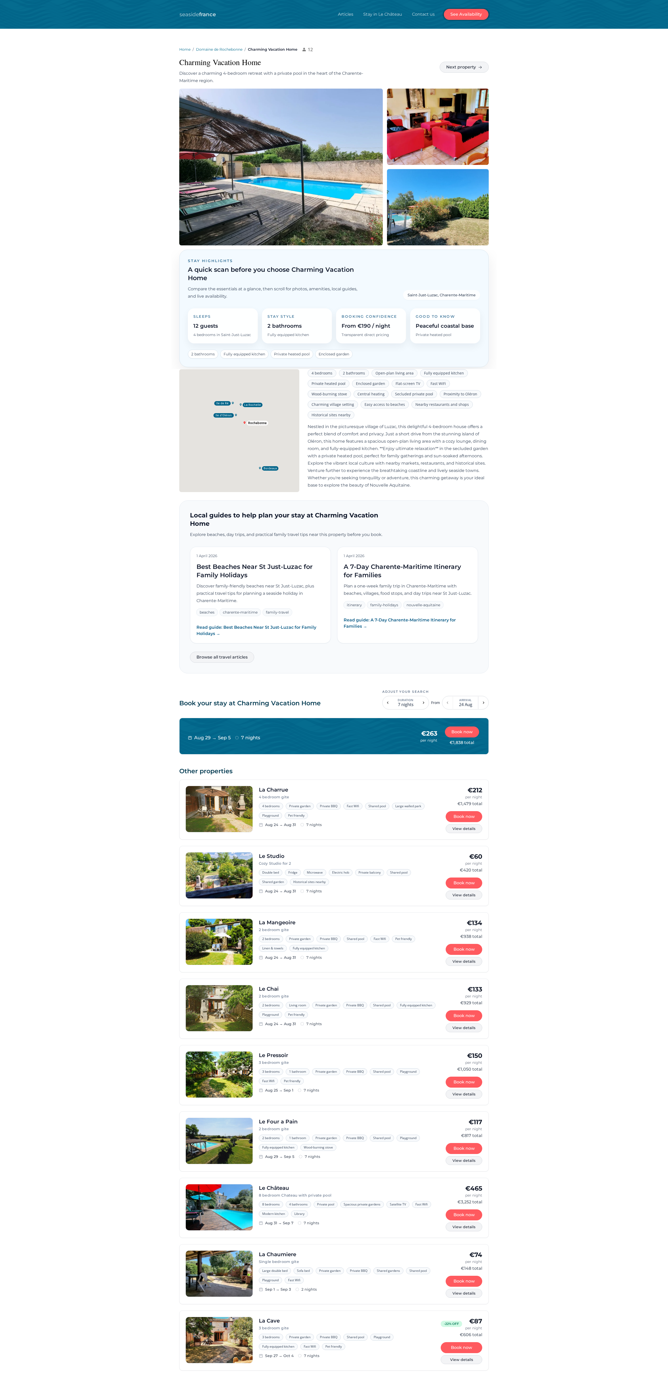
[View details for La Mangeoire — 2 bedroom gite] (219, 942)
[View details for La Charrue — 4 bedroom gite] (219, 809)
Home (184, 49)
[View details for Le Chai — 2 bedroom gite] (219, 1008)
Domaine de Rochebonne (219, 49)
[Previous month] (447, 702)
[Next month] (483, 702)
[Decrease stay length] (388, 702)
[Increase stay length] (423, 702)
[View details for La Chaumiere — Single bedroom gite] (219, 1274)
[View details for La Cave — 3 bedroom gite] (219, 1340)
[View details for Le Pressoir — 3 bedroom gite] (219, 1075)
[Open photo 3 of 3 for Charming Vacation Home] (438, 207)
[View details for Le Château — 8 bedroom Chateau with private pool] (219, 1207)
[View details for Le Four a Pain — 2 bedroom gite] (219, 1141)
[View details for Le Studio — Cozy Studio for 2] (219, 875)
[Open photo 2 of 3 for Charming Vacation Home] (438, 127)
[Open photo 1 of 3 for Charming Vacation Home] (281, 167)
